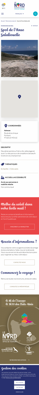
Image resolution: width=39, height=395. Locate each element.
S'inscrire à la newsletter (19, 227)
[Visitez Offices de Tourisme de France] (29, 337)
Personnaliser (19, 392)
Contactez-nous (19, 262)
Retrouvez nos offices (18, 360)
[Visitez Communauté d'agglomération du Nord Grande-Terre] (29, 350)
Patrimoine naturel (7, 25)
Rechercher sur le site (35, 13)
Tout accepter (19, 382)
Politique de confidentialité (13, 377)
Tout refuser (19, 387)
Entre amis (14, 169)
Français (18, 14)
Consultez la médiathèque (19, 286)
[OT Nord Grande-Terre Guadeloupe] (19, 6)
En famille (4, 169)
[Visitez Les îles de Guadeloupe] (10, 350)
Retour (35, 25)
